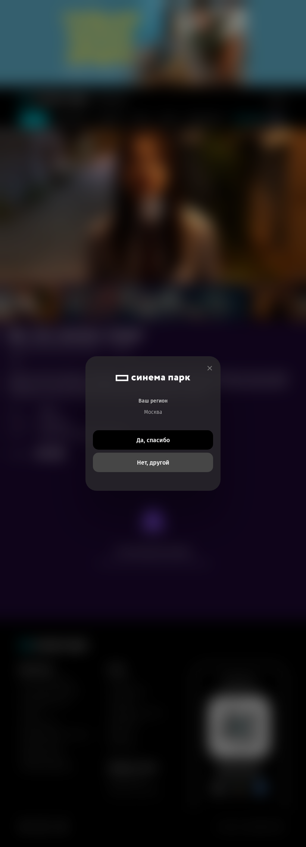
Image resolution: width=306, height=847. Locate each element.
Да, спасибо (153, 440)
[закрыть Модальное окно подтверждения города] (209, 368)
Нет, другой (153, 462)
